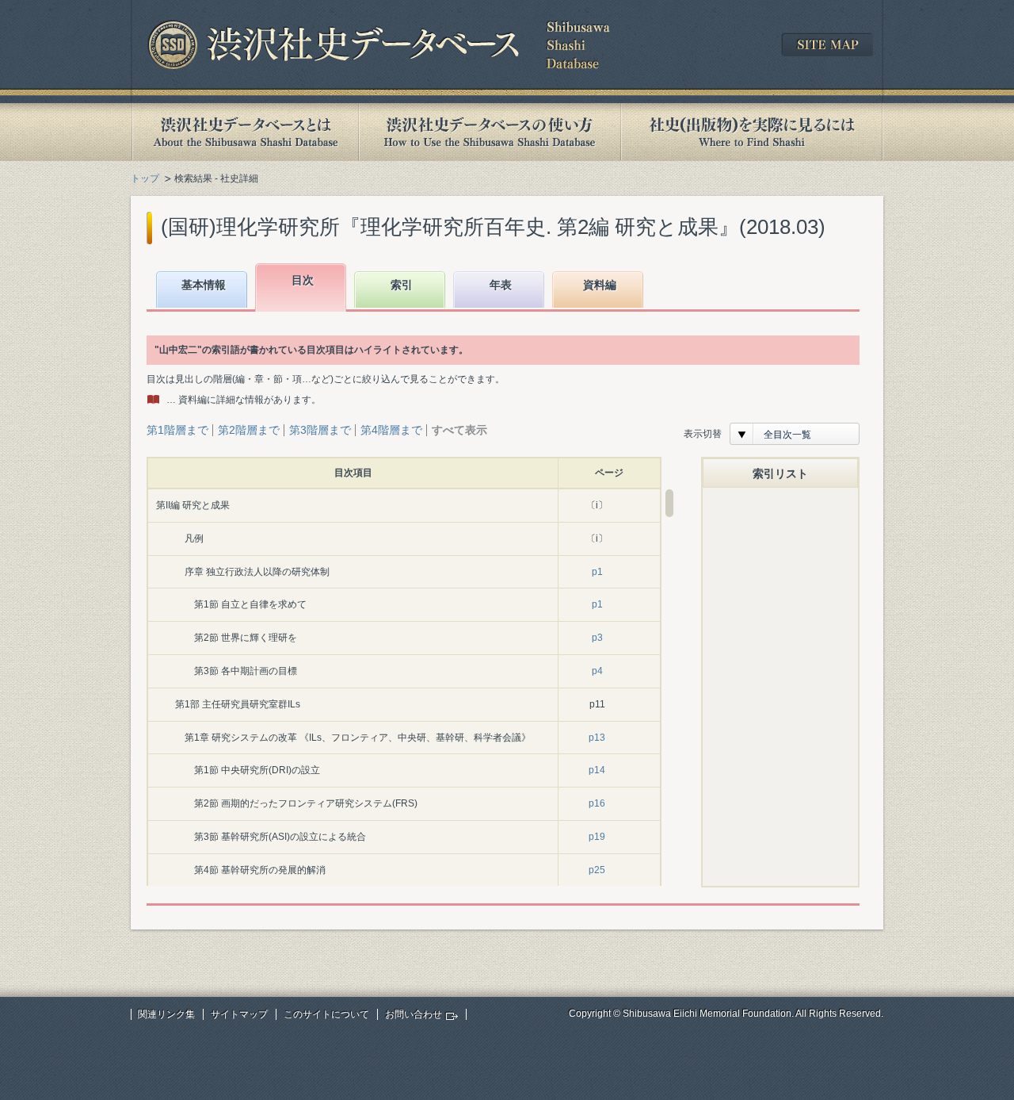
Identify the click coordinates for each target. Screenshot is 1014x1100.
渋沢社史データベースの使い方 (489, 132)
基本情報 (203, 284)
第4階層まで (391, 430)
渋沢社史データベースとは (244, 132)
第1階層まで (177, 430)
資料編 (599, 284)
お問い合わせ (413, 1014)
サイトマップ (239, 1014)
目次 (303, 280)
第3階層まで (320, 430)
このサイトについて (326, 1014)
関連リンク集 (166, 1014)
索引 (402, 284)
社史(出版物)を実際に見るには (751, 132)
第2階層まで (249, 430)
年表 (501, 284)
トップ (145, 178)
